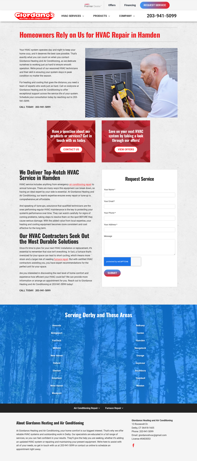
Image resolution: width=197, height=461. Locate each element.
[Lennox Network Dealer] (94, 5)
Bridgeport (56, 333)
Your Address (110, 224)
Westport (57, 393)
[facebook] (133, 445)
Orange (140, 355)
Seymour (140, 363)
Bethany (140, 325)
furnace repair (61, 259)
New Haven (57, 355)
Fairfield (56, 340)
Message (108, 236)
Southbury (140, 370)
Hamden (140, 340)
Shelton (57, 370)
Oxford (56, 363)
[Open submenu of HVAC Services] (84, 16)
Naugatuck (140, 348)
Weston (140, 385)
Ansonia (56, 325)
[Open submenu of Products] (109, 16)
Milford (57, 348)
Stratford (56, 378)
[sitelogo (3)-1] (34, 12)
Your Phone (110, 213)
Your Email (109, 201)
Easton (140, 333)
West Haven (56, 385)
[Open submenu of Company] (134, 16)
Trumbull (140, 378)
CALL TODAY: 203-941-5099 (34, 107)
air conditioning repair (80, 184)
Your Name (109, 189)
